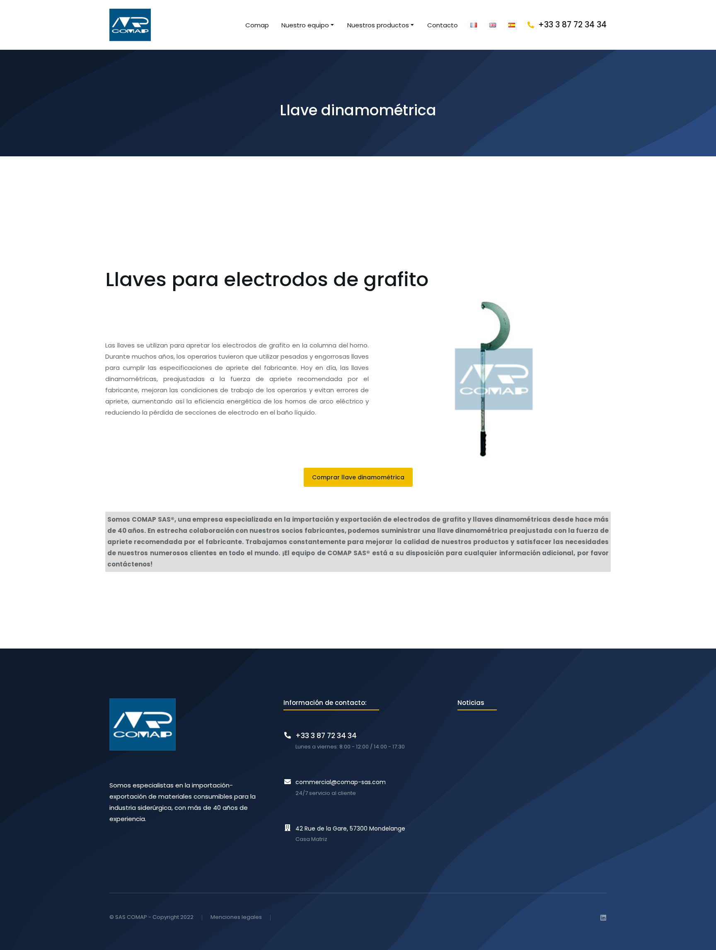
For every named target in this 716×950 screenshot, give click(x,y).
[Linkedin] (603, 917)
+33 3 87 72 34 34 (572, 24)
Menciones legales (236, 917)
